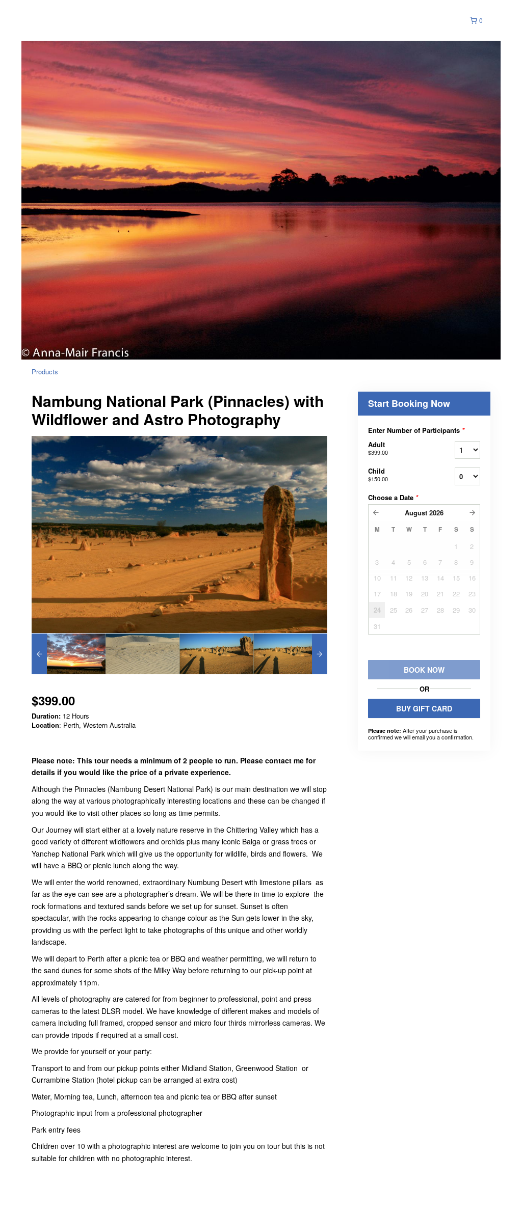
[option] (69, 654)
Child (378, 474)
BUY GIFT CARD (424, 708)
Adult (378, 447)
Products (45, 371)
